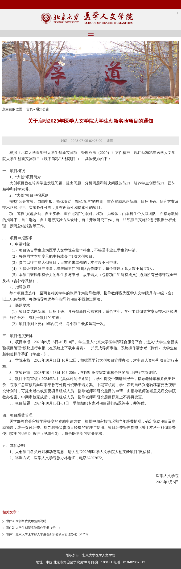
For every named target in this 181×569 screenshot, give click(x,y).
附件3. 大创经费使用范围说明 (26, 521)
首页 (29, 109)
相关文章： (11, 512)
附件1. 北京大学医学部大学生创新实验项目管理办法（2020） (48, 534)
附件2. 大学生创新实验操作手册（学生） (34, 527)
